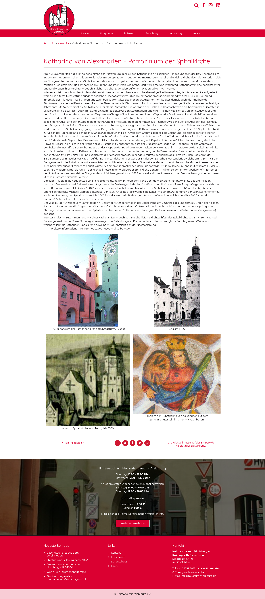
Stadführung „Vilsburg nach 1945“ (67, 560)
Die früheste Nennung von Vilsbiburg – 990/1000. (63, 566)
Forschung (152, 33)
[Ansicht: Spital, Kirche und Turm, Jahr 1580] (88, 425)
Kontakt (116, 552)
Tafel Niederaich (74, 442)
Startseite (50, 43)
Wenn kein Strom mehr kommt (66, 571)
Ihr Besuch (129, 33)
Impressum (118, 557)
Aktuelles (63, 43)
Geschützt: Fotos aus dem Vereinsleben (63, 554)
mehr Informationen (133, 523)
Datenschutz (119, 561)
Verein (196, 33)
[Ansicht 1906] (177, 325)
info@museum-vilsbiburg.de (198, 575)
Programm (106, 33)
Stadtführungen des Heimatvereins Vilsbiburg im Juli (66, 578)
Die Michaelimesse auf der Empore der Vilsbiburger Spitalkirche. (191, 444)
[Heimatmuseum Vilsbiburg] (59, 34)
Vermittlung (175, 33)
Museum (85, 33)
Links (114, 566)
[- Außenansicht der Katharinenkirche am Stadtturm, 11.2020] (88, 325)
